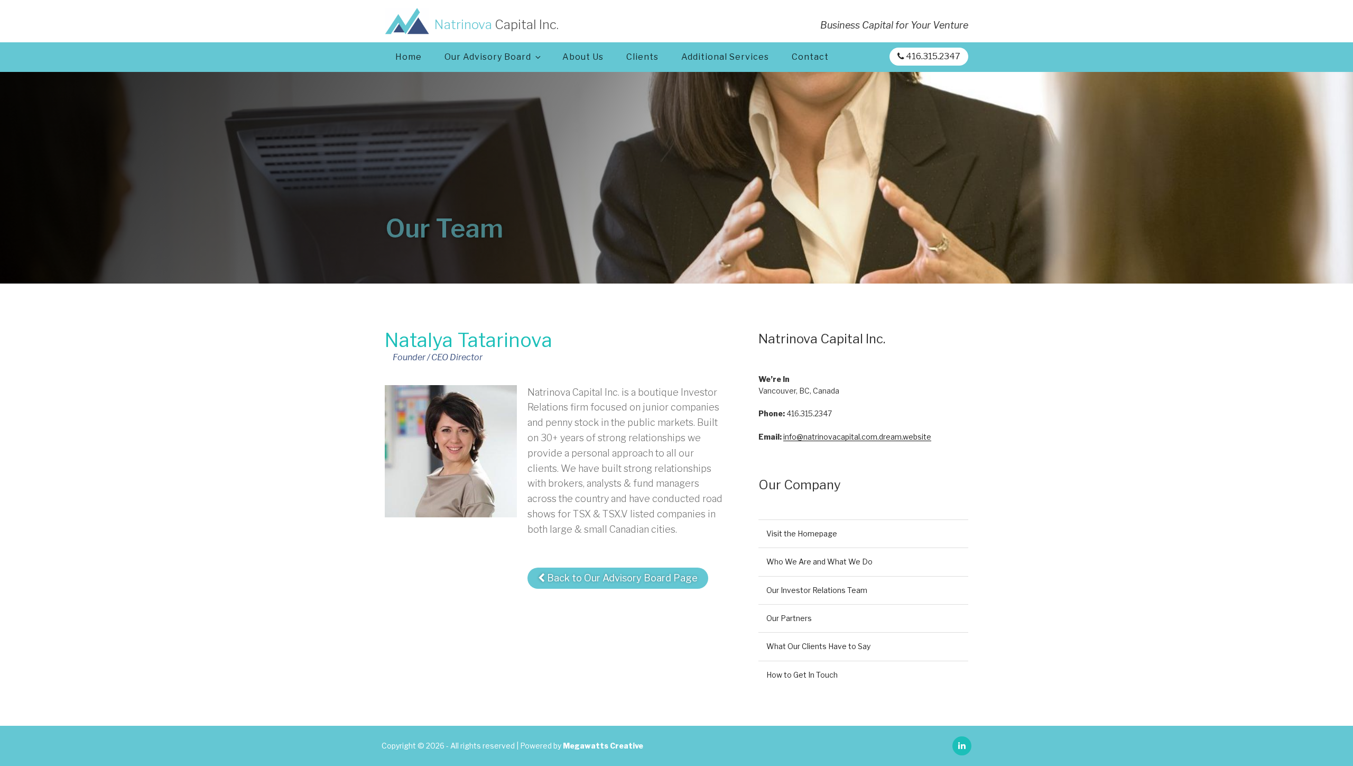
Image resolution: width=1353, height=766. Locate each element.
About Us (583, 57)
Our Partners (789, 618)
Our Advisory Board (487, 57)
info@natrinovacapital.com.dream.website (857, 436)
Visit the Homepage (801, 533)
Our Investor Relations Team (816, 590)
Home (408, 57)
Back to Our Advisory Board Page (621, 577)
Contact (810, 57)
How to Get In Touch (802, 674)
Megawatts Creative (603, 745)
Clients (642, 57)
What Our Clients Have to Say (818, 646)
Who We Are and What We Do (819, 561)
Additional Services (725, 57)
